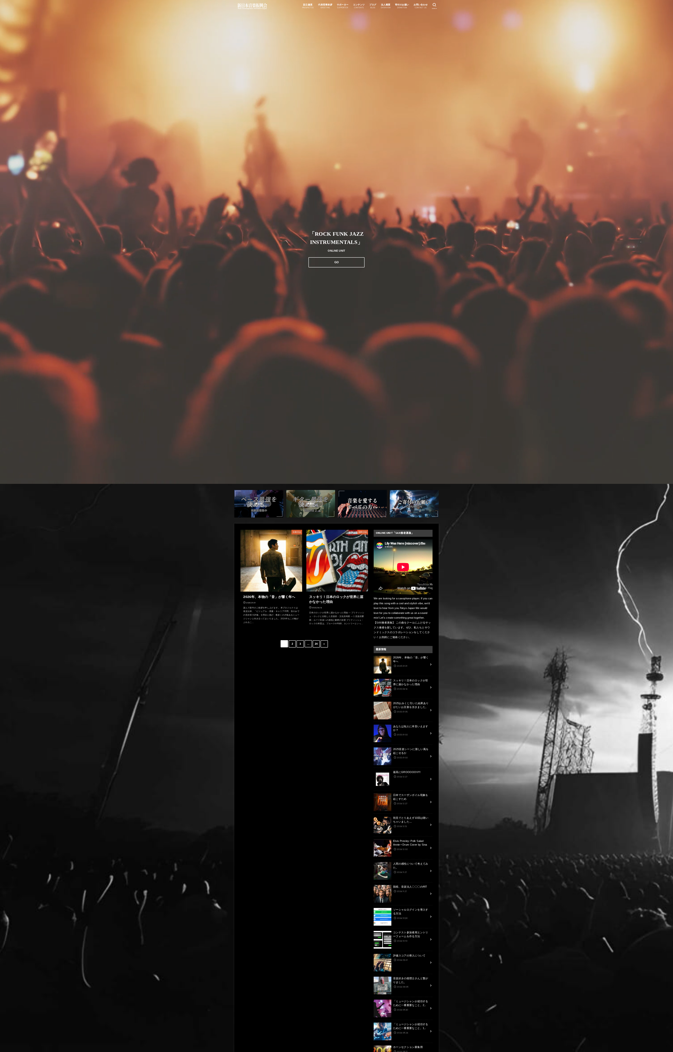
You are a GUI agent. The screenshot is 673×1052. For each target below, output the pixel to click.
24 (316, 643)
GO (336, 262)
